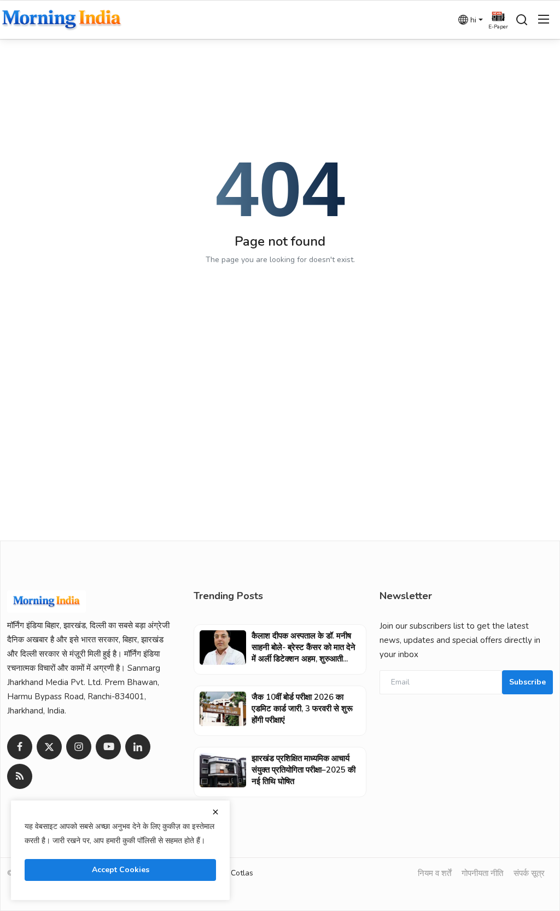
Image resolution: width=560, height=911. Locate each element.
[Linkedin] (137, 746)
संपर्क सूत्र (529, 873)
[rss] (19, 776)
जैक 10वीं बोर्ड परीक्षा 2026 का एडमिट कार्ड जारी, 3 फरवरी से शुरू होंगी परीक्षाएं (302, 709)
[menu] (544, 19)
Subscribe (527, 682)
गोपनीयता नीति (482, 873)
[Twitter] (49, 746)
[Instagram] (78, 746)
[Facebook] (19, 746)
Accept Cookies (120, 869)
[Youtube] (108, 746)
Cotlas (242, 873)
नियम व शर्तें (434, 873)
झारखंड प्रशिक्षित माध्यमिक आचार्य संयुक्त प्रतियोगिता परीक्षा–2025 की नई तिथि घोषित (303, 770)
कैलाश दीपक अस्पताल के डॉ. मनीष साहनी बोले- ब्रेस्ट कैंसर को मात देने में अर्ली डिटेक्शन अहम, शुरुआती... (303, 647)
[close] (215, 812)
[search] (522, 19)
